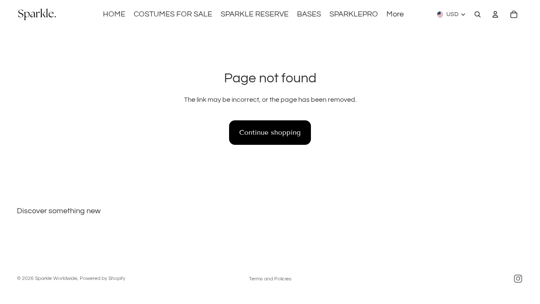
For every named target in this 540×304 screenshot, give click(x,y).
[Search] (477, 14)
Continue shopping (270, 132)
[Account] (495, 14)
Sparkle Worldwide (56, 278)
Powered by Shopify (102, 278)
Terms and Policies (270, 279)
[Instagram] (518, 279)
